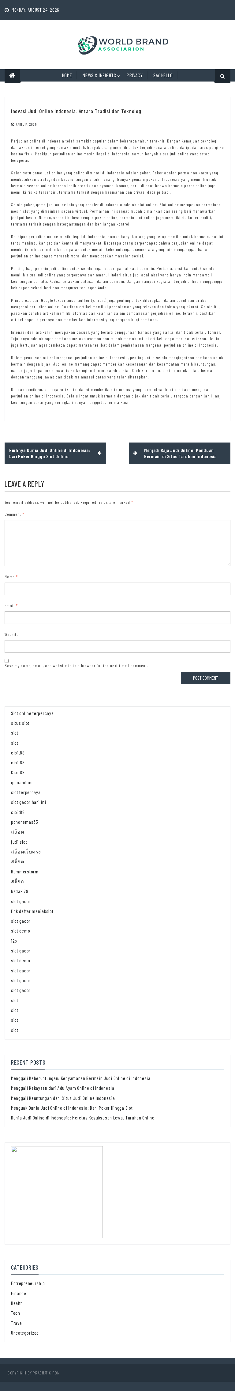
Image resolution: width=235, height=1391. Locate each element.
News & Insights (99, 75)
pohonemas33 (24, 822)
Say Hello (163, 75)
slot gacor (21, 901)
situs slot (20, 723)
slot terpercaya (26, 792)
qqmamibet (22, 782)
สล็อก (17, 881)
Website (12, 634)
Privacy (135, 75)
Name (11, 576)
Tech (15, 1313)
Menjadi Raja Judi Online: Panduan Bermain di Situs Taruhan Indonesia (180, 453)
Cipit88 (18, 772)
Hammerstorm (25, 871)
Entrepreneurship (28, 1283)
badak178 (19, 891)
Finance (18, 1293)
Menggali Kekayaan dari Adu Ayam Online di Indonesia (62, 1088)
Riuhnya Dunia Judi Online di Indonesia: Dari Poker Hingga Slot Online (49, 453)
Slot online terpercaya (32, 713)
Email (11, 605)
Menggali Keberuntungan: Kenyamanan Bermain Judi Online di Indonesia (81, 1078)
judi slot (19, 842)
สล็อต (17, 831)
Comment (14, 514)
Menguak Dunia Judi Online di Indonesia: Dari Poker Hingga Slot (71, 1108)
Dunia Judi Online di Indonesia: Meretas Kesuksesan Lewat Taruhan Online (83, 1117)
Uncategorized (25, 1333)
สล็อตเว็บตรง (26, 851)
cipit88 (18, 752)
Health (17, 1303)
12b (14, 941)
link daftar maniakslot (32, 911)
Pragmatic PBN (46, 1372)
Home (67, 75)
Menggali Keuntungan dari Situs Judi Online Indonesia (63, 1098)
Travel (17, 1323)
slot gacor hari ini (28, 802)
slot (14, 732)
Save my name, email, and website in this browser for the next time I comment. (76, 665)
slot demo (20, 930)
